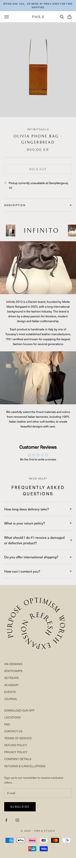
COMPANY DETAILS (17, 759)
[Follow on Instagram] (17, 820)
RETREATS (11, 678)
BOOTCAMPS (13, 671)
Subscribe (20, 807)
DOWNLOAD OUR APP (19, 710)
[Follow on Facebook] (6, 820)
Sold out (38, 169)
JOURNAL (10, 699)
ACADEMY (11, 685)
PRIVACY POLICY (15, 752)
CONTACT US (13, 731)
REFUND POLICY (15, 745)
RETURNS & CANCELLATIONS (25, 766)
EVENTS (10, 692)
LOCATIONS (12, 717)
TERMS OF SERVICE (18, 738)
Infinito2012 (38, 129)
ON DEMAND (13, 664)
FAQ (7, 724)
